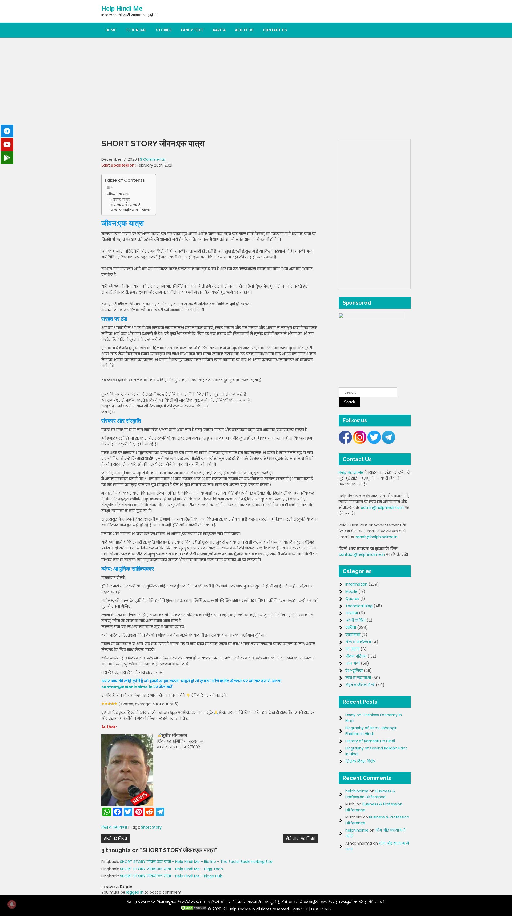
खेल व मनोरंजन (358, 642)
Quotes (352, 598)
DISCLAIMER (321, 909)
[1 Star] (103, 703)
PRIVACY (300, 909)
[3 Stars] (109, 703)
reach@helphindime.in (377, 537)
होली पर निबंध (115, 838)
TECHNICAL (136, 30)
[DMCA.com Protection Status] (193, 909)
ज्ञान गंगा (352, 663)
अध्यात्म (351, 613)
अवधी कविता (355, 620)
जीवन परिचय (355, 656)
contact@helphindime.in (127, 687)
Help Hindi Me (121, 8)
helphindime (357, 791)
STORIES (164, 30)
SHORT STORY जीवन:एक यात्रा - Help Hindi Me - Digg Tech (171, 869)
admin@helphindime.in (382, 507)
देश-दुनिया (354, 670)
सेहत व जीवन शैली (360, 685)
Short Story (151, 827)
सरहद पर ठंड (121, 200)
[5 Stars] (115, 703)
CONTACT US (275, 30)
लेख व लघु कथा (114, 827)
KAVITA (219, 30)
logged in (134, 892)
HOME (110, 30)
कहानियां (352, 634)
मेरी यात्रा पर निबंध (300, 838)
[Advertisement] (256, 88)
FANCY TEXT (192, 30)
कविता (350, 627)
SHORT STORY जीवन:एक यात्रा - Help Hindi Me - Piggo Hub (171, 876)
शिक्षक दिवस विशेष (360, 761)
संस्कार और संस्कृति (127, 205)
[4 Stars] (112, 703)
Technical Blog (359, 606)
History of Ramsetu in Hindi (370, 741)
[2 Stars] (106, 703)
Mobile (351, 591)
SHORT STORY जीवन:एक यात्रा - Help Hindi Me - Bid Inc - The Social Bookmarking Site (196, 861)
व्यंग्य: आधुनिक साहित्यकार (132, 210)
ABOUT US (244, 30)
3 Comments (152, 159)
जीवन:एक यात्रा (118, 194)
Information (356, 584)
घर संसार (352, 649)
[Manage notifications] (11, 904)
